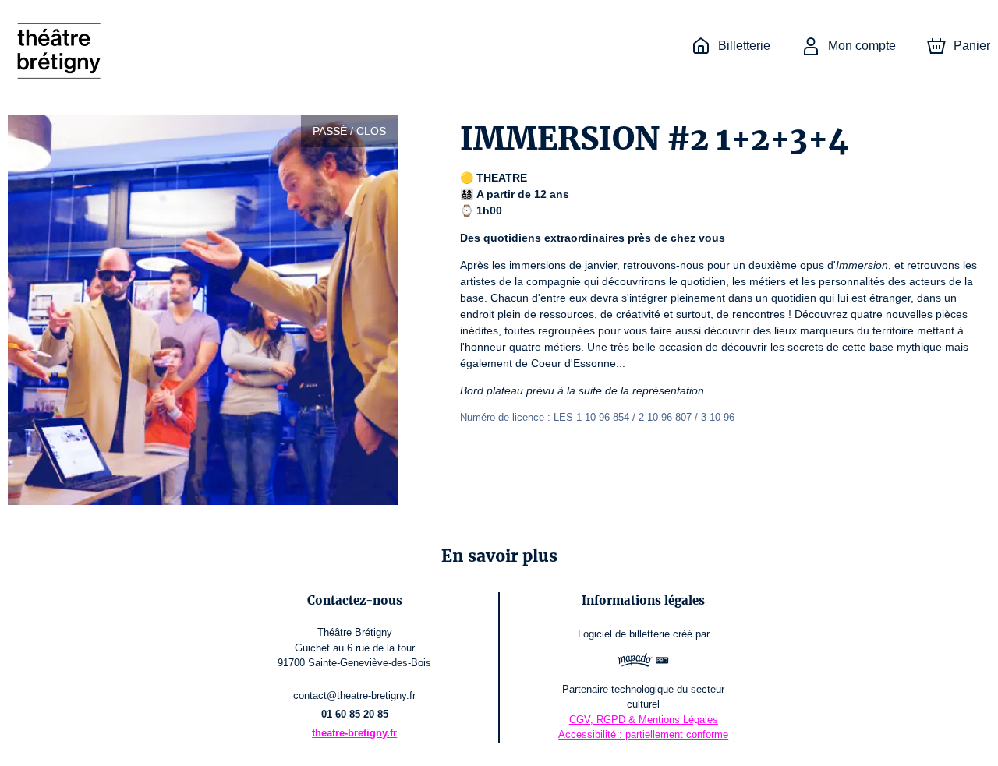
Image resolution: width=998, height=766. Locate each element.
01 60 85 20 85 (354, 714)
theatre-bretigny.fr (354, 733)
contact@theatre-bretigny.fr (354, 695)
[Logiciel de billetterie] (643, 662)
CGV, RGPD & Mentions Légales (643, 719)
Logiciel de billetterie (624, 634)
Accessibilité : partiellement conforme (643, 734)
